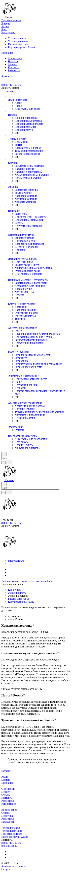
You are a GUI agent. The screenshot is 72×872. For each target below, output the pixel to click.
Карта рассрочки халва (21, 601)
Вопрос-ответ (9, 809)
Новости (13, 61)
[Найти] (9, 462)
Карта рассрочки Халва (21, 47)
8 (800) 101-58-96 (11, 84)
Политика (7, 815)
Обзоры (5, 812)
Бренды (5, 779)
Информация (8, 803)
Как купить (14, 589)
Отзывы (12, 64)
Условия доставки (18, 41)
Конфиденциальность (13, 866)
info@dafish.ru (16, 560)
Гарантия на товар (18, 44)
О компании (15, 58)
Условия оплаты (17, 38)
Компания (7, 782)
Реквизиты (14, 70)
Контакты (13, 67)
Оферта (5, 869)
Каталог (6, 770)
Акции (5, 776)
